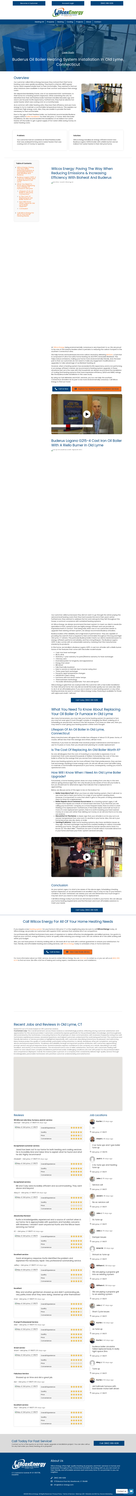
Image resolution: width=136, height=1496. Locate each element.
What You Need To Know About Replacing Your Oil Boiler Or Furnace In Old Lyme (26, 186)
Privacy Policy (57, 1494)
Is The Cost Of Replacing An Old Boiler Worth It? (26, 197)
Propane (50, 22)
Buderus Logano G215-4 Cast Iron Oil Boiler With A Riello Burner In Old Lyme (26, 179)
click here (83, 958)
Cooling (70, 22)
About (88, 22)
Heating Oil (39, 22)
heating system (36, 929)
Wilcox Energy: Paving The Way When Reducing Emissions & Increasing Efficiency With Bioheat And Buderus (25, 171)
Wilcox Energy (59, 347)
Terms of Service (69, 1494)
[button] (87, 414)
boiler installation (33, 116)
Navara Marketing (106, 1494)
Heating (60, 22)
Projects (79, 22)
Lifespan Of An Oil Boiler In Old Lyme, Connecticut (26, 192)
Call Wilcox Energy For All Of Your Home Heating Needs (25, 214)
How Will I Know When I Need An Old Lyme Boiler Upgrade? (27, 204)
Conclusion (23, 208)
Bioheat (110, 354)
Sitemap (79, 1494)
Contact (97, 22)
